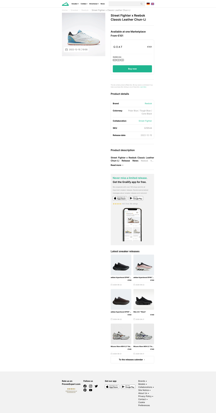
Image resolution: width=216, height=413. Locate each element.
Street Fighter (145, 121)
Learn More (143, 87)
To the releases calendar (131, 359)
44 (122, 60)
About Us (142, 393)
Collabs (83, 4)
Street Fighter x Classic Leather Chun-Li (111, 10)
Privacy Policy (145, 396)
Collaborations (145, 387)
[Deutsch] (148, 3)
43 (118, 60)
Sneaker (75, 4)
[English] (152, 3)
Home (65, 10)
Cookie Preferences (144, 404)
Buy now (132, 69)
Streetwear (93, 4)
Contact (142, 399)
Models (141, 384)
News (103, 4)
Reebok (85, 10)
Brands (141, 381)
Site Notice (143, 390)
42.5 (114, 60)
